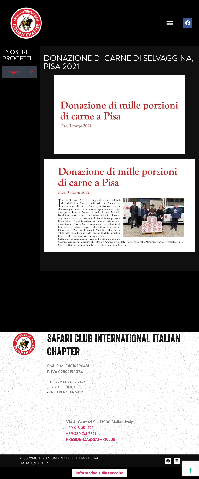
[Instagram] (177, 461)
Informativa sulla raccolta (99, 472)
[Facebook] (187, 23)
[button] (169, 23)
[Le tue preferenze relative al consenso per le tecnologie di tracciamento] (190, 470)
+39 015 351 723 (80, 427)
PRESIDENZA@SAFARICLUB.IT (93, 439)
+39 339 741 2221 (81, 433)
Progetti (20, 71)
